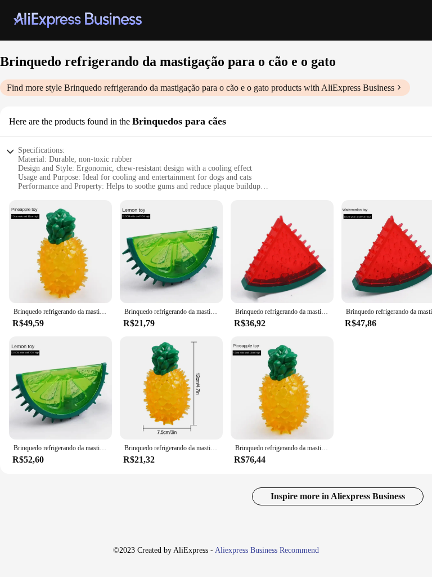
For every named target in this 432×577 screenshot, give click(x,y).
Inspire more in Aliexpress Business (338, 496)
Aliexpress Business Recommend (267, 550)
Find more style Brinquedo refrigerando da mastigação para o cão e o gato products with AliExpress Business (200, 87)
